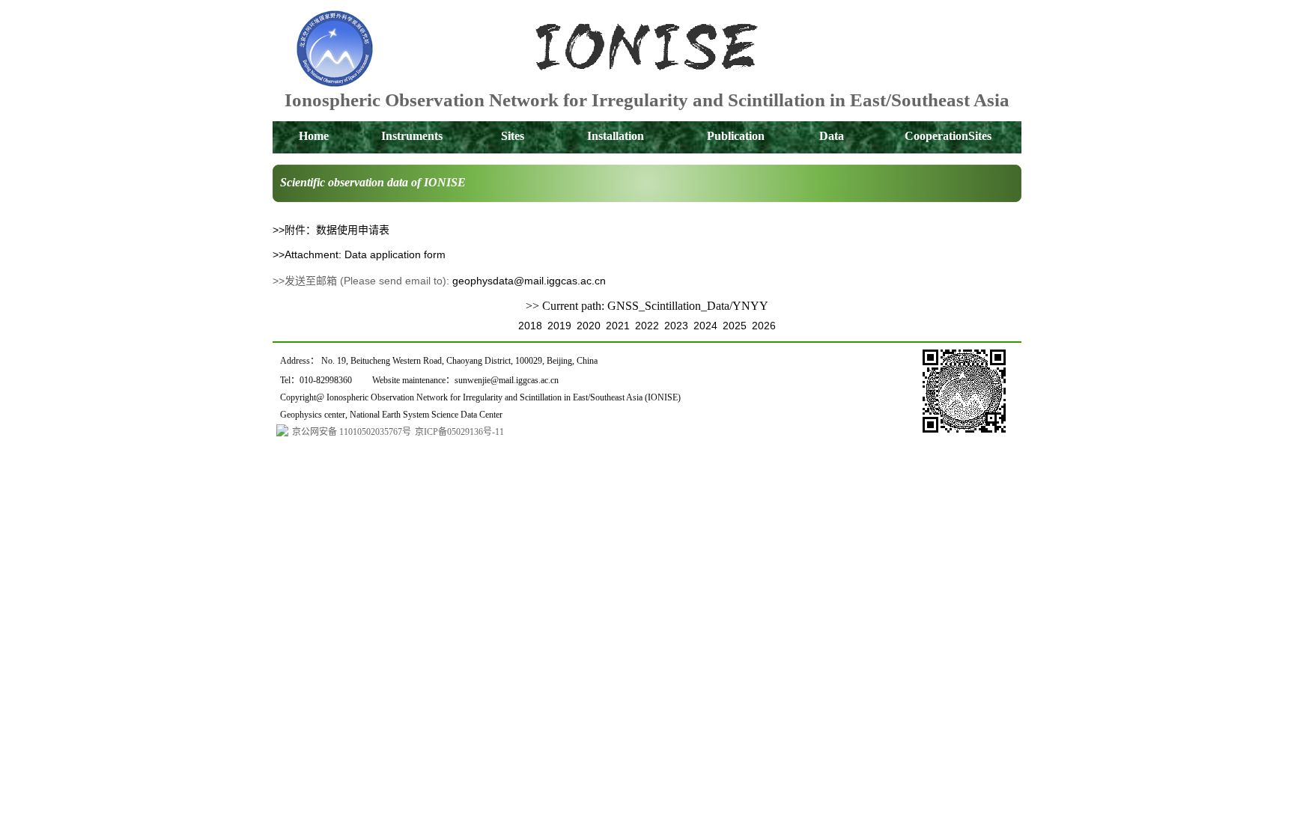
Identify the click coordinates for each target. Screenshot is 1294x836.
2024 (705, 326)
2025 (735, 326)
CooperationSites (948, 135)
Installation (615, 135)
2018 (530, 326)
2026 (764, 326)
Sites (512, 135)
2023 (676, 326)
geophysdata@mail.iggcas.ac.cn (529, 281)
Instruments (412, 135)
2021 (618, 326)
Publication (736, 135)
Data (831, 135)
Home (314, 135)
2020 (589, 326)
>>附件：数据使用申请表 (331, 230)
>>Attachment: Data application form (359, 254)
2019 (559, 326)
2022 (647, 326)
